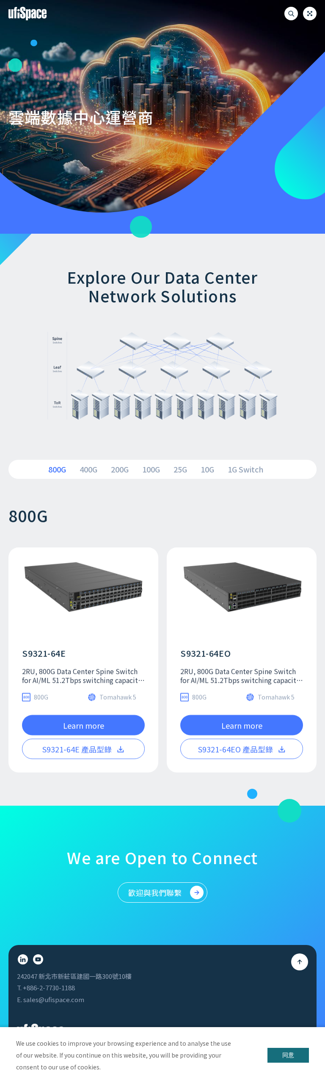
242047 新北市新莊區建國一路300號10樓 (74, 976)
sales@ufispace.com (53, 999)
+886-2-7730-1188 (49, 988)
